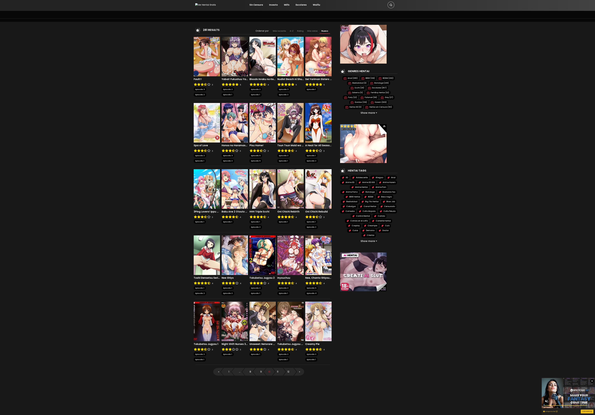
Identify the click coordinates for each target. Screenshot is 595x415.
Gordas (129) (360, 102)
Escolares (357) (379, 87)
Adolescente (361, 177)
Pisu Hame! (256, 145)
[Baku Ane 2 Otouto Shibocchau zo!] (235, 188)
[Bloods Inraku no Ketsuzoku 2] (262, 56)
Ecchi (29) (359, 87)
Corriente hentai (383, 220)
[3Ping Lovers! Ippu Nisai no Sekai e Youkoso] (207, 188)
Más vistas (312, 30)
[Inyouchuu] (290, 255)
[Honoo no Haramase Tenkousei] (235, 122)
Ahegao (379, 177)
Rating (300, 30)
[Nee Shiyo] (235, 255)
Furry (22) (352, 97)
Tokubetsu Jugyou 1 (206, 344)
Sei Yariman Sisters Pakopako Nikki (318, 79)
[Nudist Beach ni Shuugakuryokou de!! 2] (290, 56)
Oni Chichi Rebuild (316, 211)
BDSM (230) (387, 78)
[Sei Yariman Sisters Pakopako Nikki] (318, 56)
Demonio (370, 230)
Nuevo (324, 30)
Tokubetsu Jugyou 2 (262, 278)
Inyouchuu (283, 278)
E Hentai (370, 235)
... (239, 371)
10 (269, 371)
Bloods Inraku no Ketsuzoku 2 (262, 79)
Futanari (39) (370, 97)
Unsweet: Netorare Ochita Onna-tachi (262, 344)
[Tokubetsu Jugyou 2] (262, 255)
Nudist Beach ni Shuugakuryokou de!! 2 (290, 79)
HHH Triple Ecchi (259, 211)
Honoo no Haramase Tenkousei (235, 145)
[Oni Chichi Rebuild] (318, 188)
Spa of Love (201, 145)
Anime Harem (389, 182)
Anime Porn (380, 187)
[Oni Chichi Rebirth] (290, 188)
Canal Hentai (369, 206)
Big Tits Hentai (372, 201)
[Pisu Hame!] (262, 122)
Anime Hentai (361, 187)
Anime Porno (351, 192)
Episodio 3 (200, 89)
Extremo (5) (357, 92)
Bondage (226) (381, 83)
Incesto (273, 4)
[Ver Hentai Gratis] (205, 4)
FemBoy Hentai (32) (379, 92)
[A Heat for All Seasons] (318, 122)
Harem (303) (380, 102)
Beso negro (386, 196)
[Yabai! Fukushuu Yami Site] (235, 56)
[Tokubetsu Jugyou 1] (207, 321)
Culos (355, 230)
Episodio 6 (255, 155)
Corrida (381, 216)
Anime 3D (349, 182)
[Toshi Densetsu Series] (207, 255)
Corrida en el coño (359, 220)
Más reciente (279, 30)
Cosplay (355, 225)
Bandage (370, 192)
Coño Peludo (389, 211)
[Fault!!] (207, 56)
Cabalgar (351, 206)
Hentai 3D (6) (355, 107)
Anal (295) (352, 78)
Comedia (350, 211)
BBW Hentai (354, 196)
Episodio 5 (255, 161)
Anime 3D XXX (368, 182)
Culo (387, 225)
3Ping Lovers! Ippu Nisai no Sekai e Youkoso (207, 211)
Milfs (286, 4)
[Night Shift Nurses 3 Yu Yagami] (235, 321)
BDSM (370, 196)
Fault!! (198, 79)
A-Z (291, 30)
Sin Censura (256, 4)
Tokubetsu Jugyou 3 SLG (290, 344)
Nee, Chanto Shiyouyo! (318, 278)
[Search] (391, 5)
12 (288, 371)
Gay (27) (388, 97)
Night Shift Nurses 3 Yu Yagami (235, 344)
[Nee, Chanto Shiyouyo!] (318, 255)
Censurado (389, 206)
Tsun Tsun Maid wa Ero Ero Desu (290, 145)
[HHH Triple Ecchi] (262, 188)
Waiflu (316, 4)
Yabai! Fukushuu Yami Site (235, 79)
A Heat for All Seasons (318, 145)
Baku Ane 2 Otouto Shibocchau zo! (235, 211)
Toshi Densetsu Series (207, 278)
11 (277, 371)
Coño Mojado (369, 211)
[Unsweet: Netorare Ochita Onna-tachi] (262, 321)
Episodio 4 (311, 293)
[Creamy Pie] (318, 321)
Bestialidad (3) (359, 83)
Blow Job (390, 201)
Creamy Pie (312, 344)
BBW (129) (370, 78)
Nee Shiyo (228, 278)
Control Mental (363, 216)
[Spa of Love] (207, 122)
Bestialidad (351, 201)
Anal (393, 177)
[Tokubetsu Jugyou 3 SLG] (290, 321)
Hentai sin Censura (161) (380, 107)
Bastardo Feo (388, 192)
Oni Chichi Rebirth (288, 211)
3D (346, 177)
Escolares (301, 4)
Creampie (372, 225)
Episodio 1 (227, 94)
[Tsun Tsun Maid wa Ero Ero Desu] (290, 122)
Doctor (385, 230)
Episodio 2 (200, 94)
